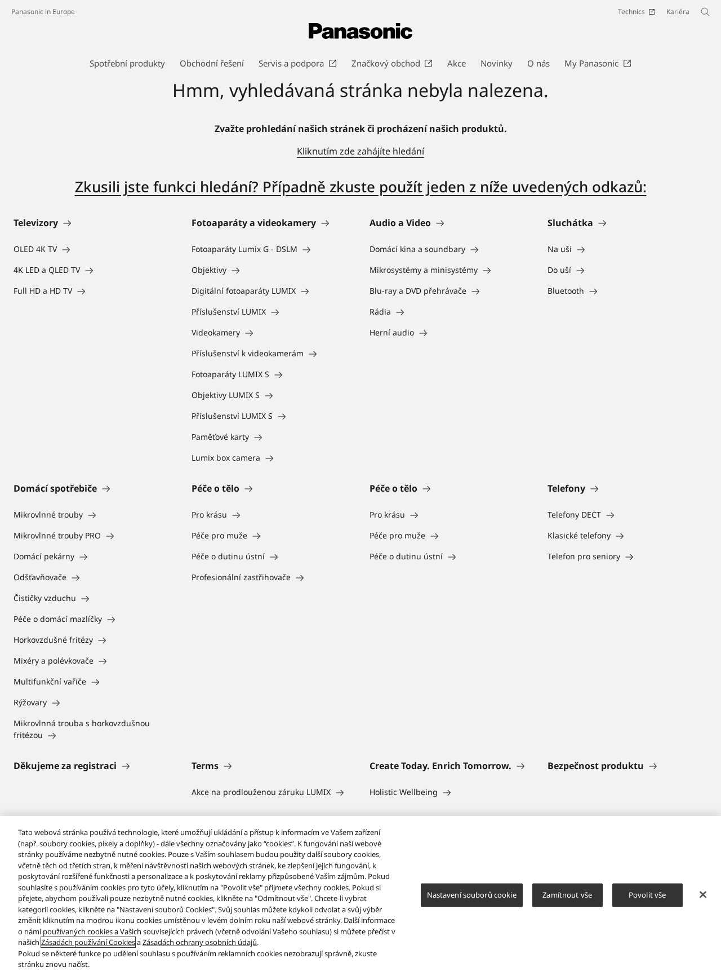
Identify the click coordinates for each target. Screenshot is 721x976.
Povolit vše (647, 895)
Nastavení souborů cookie (472, 895)
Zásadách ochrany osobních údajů (200, 942)
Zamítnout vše (567, 895)
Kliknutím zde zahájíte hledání (360, 151)
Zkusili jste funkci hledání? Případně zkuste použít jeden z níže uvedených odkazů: (361, 186)
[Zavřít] (703, 894)
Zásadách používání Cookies (88, 942)
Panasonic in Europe (43, 11)
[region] (360, 896)
